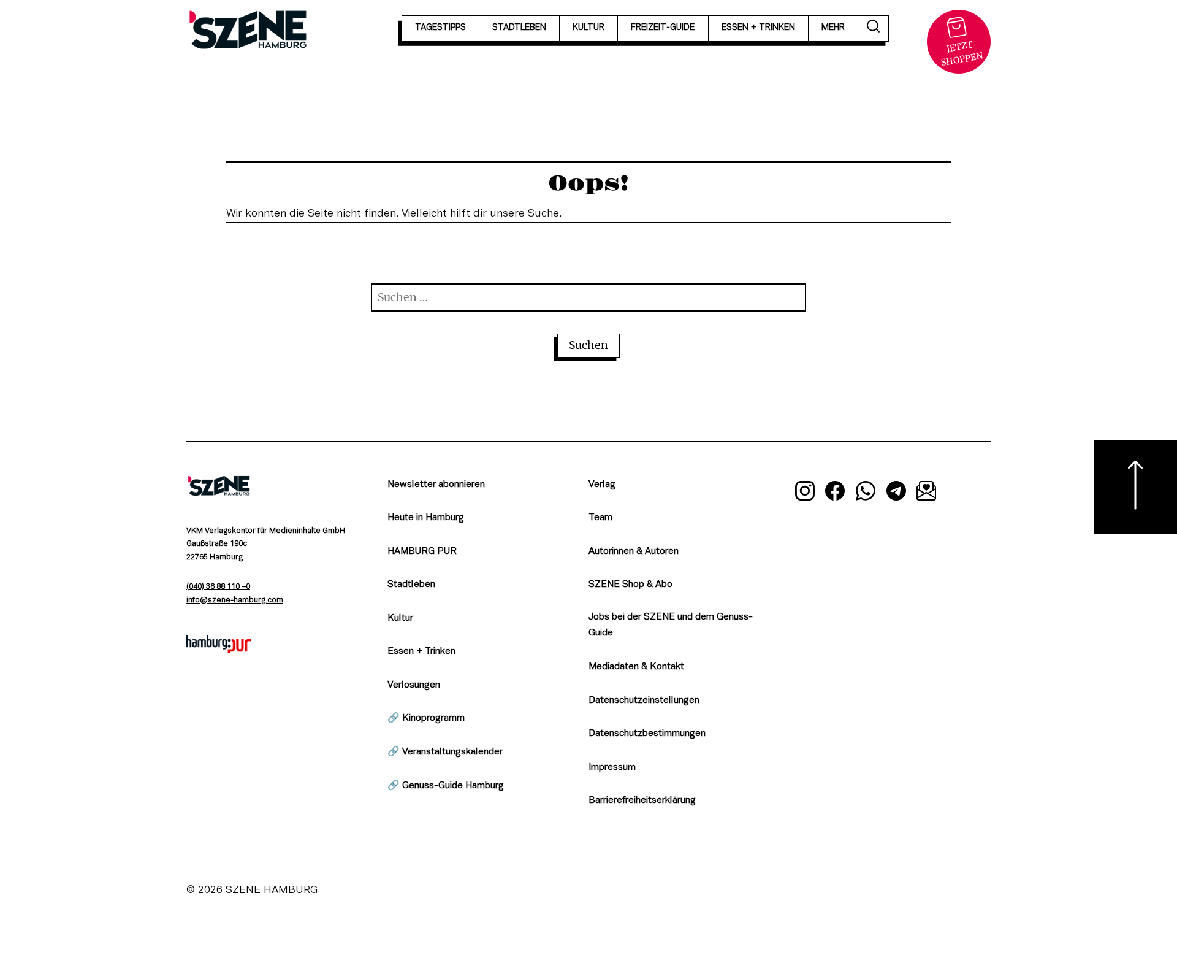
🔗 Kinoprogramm (426, 718)
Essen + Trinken (421, 651)
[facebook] (835, 493)
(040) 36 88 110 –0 (218, 587)
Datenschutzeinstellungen (643, 700)
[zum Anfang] (1135, 487)
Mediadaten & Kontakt (636, 666)
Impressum (612, 767)
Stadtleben (411, 584)
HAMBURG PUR (422, 551)
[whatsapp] (865, 493)
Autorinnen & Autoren (633, 551)
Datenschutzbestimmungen (647, 733)
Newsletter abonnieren (436, 484)
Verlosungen (413, 685)
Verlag (601, 484)
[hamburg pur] (218, 650)
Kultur (400, 618)
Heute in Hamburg (425, 517)
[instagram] (805, 493)
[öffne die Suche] (873, 28)
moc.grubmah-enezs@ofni (234, 600)
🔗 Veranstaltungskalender (445, 752)
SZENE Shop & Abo (630, 584)
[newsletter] (926, 493)
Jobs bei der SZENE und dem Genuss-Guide (670, 625)
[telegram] (896, 493)
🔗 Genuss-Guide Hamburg (445, 785)
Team (600, 517)
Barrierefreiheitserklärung (642, 800)
